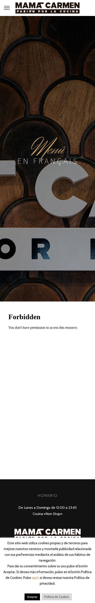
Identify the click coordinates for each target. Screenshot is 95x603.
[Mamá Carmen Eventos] (47, 8)
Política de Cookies (56, 597)
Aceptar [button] (32, 597)
